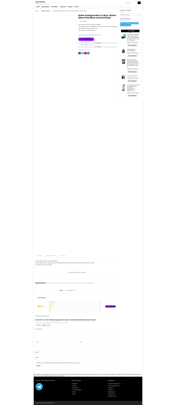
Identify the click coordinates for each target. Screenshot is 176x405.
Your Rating (38, 325)
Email (37, 357)
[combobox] (130, 15)
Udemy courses (112, 396)
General (110, 389)
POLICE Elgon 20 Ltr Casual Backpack (131, 50)
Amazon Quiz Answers (113, 383)
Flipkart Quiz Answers (113, 385)
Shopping (110, 394)
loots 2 (76, 6)
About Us (63, 6)
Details (99, 35)
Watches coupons (45, 11)
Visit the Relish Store (70, 290)
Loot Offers (54, 6)
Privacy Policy (75, 387)
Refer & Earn (111, 391)
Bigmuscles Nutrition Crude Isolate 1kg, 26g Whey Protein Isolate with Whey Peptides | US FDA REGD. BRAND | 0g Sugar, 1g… (133, 63)
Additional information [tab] (51, 255)
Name (37, 352)
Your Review (38, 329)
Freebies (110, 387)
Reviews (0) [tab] (63, 255)
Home (38, 6)
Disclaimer (74, 383)
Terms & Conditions (76, 389)
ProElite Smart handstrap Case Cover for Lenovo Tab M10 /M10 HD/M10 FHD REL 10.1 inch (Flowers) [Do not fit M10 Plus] (133, 37)
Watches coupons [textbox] (130, 14)
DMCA (73, 394)
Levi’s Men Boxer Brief (132, 76)
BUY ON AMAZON (86, 39)
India (86, 44)
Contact (70, 6)
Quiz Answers (45, 6)
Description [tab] (39, 255)
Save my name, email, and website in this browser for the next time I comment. (58, 363)
